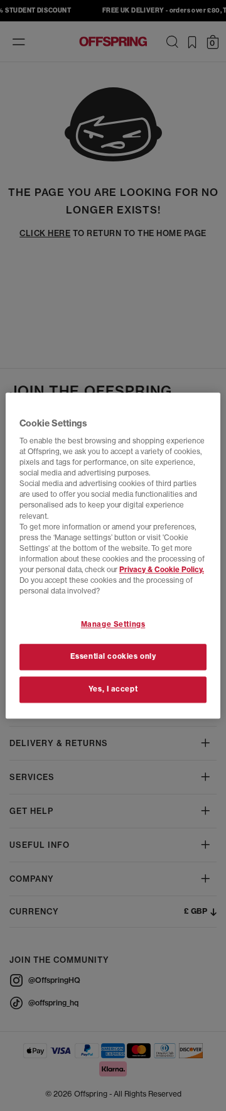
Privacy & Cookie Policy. (161, 569)
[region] (113, 555)
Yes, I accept (113, 689)
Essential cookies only (113, 656)
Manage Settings (113, 624)
